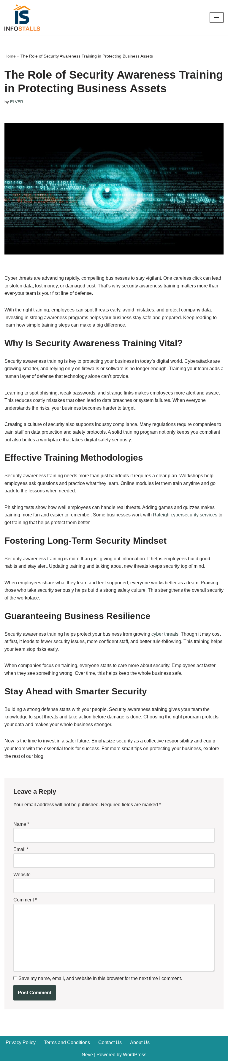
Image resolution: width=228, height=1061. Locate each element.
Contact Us (110, 1042)
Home (10, 56)
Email (20, 849)
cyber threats (164, 634)
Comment (25, 899)
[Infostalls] (22, 17)
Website (22, 874)
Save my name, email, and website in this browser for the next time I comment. (100, 978)
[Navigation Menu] (217, 17)
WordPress (134, 1054)
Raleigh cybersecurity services (185, 514)
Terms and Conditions (67, 1042)
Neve (87, 1054)
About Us (140, 1042)
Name (21, 824)
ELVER (16, 101)
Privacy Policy (21, 1042)
